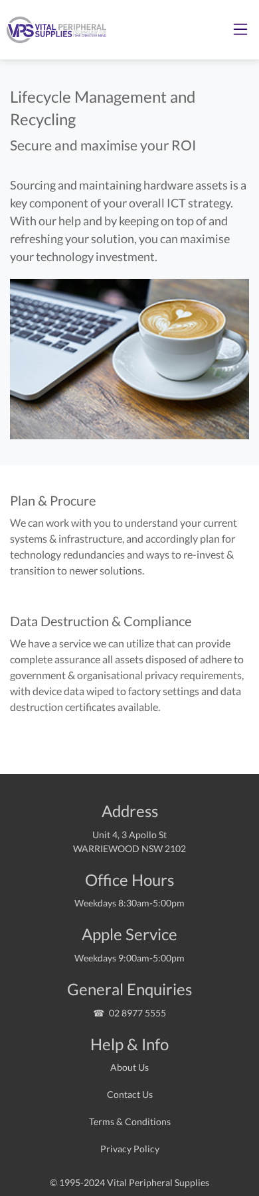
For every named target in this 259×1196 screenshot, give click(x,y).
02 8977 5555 (137, 1012)
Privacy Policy (129, 1148)
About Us (129, 1067)
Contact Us (130, 1094)
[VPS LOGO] (53, 30)
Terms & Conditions (130, 1121)
